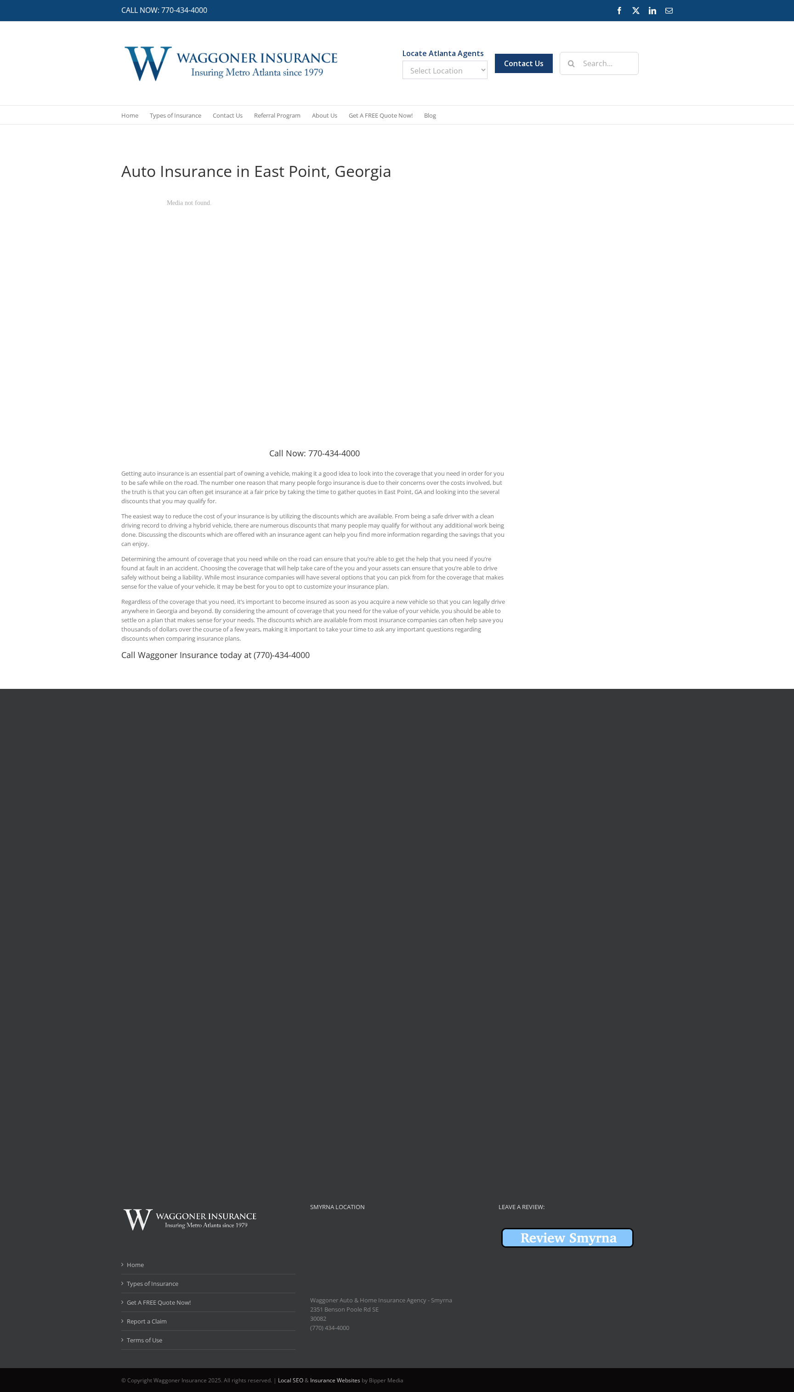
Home (135, 1265)
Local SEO (290, 1380)
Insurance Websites (335, 1380)
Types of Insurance (152, 1283)
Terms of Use (144, 1340)
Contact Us (524, 63)
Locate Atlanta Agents (443, 53)
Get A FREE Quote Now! (159, 1302)
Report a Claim (147, 1321)
